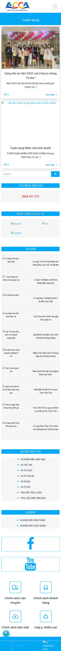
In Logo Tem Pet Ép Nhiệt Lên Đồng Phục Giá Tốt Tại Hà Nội (46, 263)
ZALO (51, 645)
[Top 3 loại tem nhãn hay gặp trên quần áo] (11, 318)
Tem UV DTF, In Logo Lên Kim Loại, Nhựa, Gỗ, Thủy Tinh (45, 409)
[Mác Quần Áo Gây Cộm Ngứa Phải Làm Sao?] (11, 373)
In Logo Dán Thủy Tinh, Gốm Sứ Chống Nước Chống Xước (45, 427)
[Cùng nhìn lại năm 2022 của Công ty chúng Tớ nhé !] (30, 47)
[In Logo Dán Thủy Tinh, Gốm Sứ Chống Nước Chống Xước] (11, 427)
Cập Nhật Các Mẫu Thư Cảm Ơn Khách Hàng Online (45, 336)
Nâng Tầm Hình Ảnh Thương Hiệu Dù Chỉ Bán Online (45, 354)
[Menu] (55, 6)
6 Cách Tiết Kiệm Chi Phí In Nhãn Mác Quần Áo (45, 281)
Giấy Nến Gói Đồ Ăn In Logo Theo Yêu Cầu (45, 391)
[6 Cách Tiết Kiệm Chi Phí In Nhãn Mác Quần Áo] (11, 281)
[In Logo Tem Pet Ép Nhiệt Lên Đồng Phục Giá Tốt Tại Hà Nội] (11, 263)
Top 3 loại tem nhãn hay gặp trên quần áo (45, 318)
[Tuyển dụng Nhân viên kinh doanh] (30, 122)
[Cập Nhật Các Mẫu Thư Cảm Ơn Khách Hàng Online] (11, 336)
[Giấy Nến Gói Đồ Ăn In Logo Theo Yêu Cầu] (11, 391)
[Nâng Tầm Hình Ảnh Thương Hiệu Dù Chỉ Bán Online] (11, 354)
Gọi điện (19, 645)
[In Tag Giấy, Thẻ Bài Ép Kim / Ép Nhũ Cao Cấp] (11, 299)
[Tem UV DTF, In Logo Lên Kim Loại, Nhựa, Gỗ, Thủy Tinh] (11, 409)
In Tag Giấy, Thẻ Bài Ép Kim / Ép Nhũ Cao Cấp (45, 299)
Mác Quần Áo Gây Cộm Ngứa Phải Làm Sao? (46, 373)
